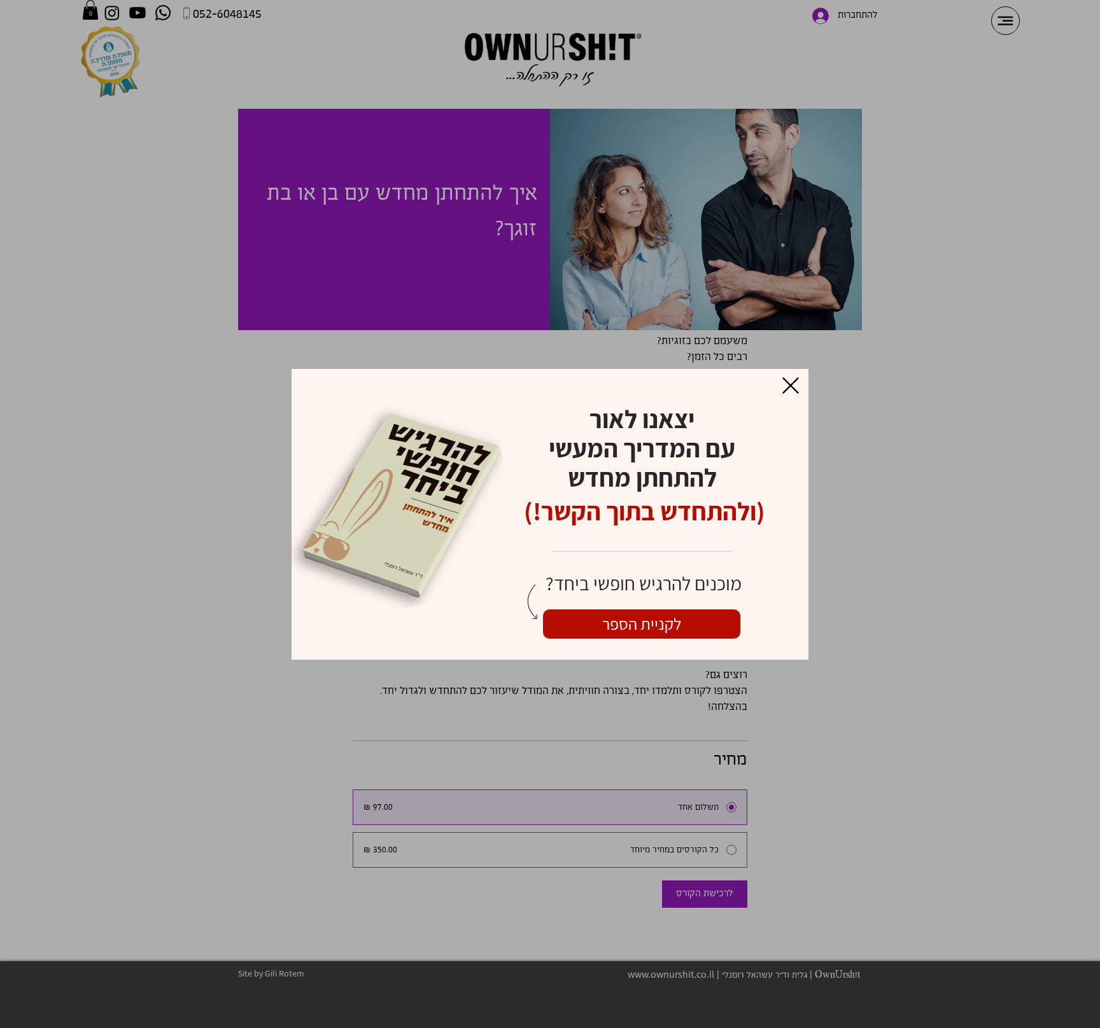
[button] (791, 385)
